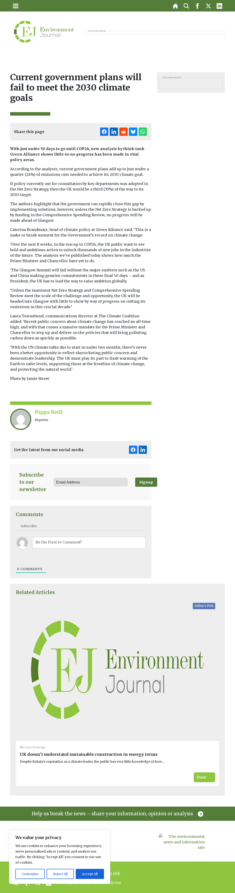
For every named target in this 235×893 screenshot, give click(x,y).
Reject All (60, 874)
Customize (30, 874)
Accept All (90, 874)
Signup (146, 482)
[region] (59, 857)
